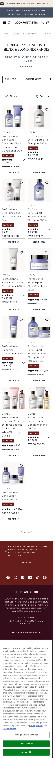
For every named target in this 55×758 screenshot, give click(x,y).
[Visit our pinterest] (44, 577)
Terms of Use (9, 729)
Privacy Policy (36, 725)
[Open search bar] (9, 23)
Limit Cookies (26, 743)
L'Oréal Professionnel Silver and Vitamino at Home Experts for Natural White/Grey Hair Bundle (13, 424)
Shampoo (10, 79)
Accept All (26, 752)
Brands (15, 33)
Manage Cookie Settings (26, 735)
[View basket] (47, 23)
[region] (26, 699)
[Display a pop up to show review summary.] (23, 160)
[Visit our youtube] (30, 577)
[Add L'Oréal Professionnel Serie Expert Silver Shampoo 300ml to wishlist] (47, 109)
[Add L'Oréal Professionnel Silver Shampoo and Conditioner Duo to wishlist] (21, 182)
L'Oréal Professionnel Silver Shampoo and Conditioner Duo (11, 213)
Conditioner (33, 79)
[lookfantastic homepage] (26, 23)
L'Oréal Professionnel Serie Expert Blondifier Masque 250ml (38, 282)
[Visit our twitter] (15, 577)
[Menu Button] (3, 23)
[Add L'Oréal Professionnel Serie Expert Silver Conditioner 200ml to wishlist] (21, 252)
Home (5, 33)
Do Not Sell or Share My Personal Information (26, 622)
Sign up (26, 562)
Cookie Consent (26, 617)
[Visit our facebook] (8, 577)
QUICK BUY (13, 172)
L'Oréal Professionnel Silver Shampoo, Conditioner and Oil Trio (37, 421)
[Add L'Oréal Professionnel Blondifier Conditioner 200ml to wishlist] (21, 319)
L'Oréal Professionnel (34, 33)
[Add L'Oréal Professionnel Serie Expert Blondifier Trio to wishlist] (21, 465)
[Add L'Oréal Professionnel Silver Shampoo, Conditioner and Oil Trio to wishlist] (47, 390)
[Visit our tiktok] (37, 577)
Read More (26, 66)
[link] (42, 23)
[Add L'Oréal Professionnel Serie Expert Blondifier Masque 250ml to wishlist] (47, 252)
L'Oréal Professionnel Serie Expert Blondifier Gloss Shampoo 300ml (37, 213)
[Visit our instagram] (22, 577)
